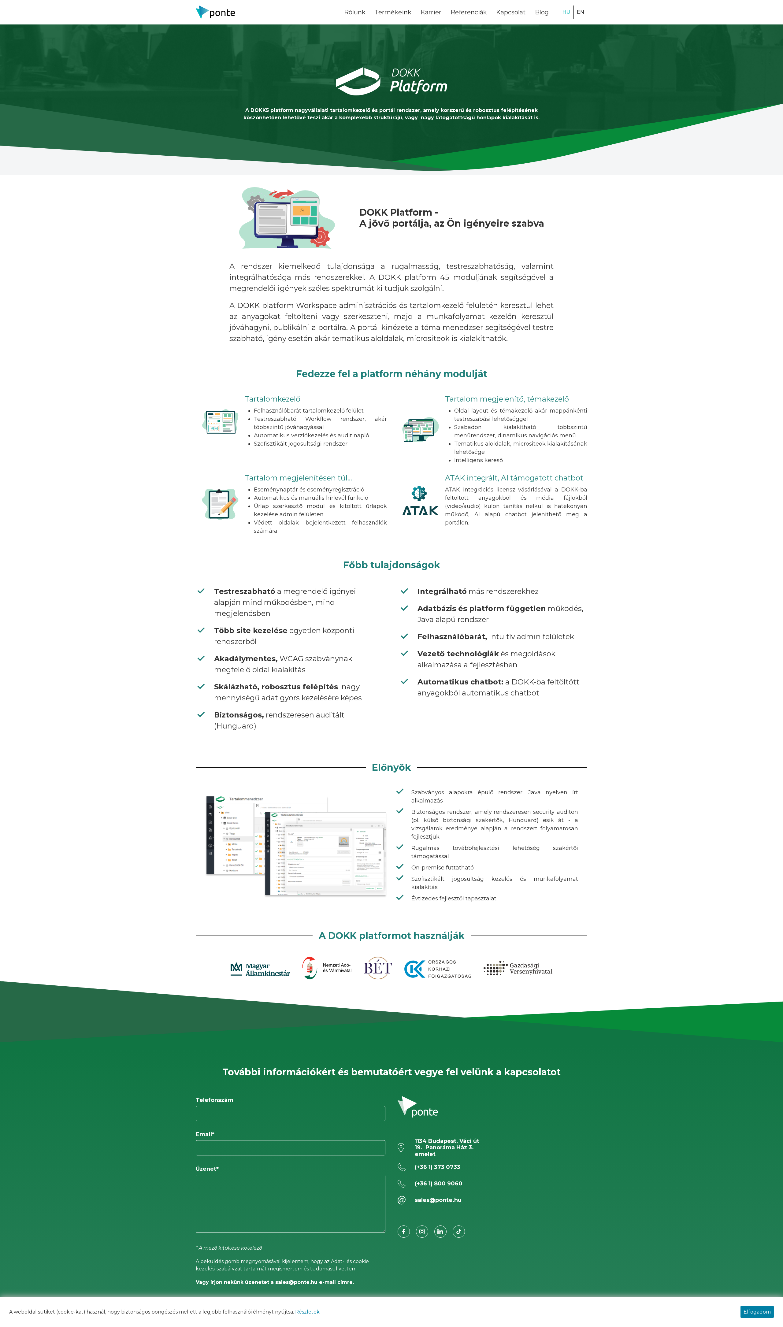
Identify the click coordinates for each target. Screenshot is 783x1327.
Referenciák (469, 12)
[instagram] (422, 1231)
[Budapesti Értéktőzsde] (378, 969)
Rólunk (355, 12)
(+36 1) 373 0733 (437, 1167)
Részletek (307, 1312)
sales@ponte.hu (438, 1200)
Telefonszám (214, 1100)
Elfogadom (757, 1312)
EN (580, 12)
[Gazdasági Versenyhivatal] (518, 969)
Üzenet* (207, 1169)
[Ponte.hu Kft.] (216, 12)
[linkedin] (440, 1231)
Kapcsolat (511, 12)
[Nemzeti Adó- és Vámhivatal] (326, 969)
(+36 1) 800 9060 (438, 1183)
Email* (205, 1134)
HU (566, 12)
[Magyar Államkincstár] (260, 969)
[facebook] (404, 1231)
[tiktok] (459, 1231)
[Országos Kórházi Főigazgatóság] (437, 969)
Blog (542, 12)
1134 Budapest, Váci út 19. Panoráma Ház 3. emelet (447, 1148)
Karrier (431, 12)
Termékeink (393, 12)
